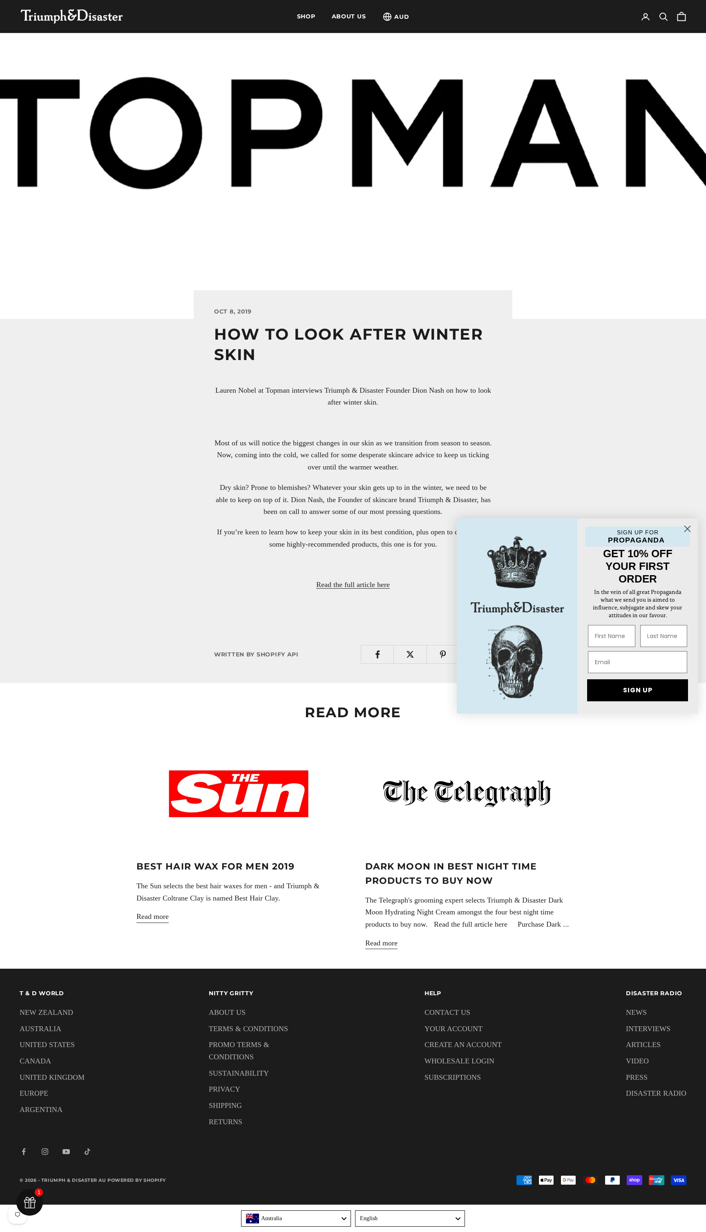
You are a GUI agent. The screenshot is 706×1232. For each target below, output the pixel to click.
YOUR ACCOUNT (453, 1029)
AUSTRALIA (40, 1029)
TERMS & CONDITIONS (248, 1029)
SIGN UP (637, 690)
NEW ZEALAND (46, 1012)
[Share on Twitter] (410, 654)
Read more (152, 916)
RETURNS (225, 1122)
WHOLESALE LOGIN (459, 1061)
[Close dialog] (687, 529)
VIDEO (637, 1061)
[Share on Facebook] (377, 654)
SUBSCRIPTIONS (452, 1077)
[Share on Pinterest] (443, 654)
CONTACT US (447, 1012)
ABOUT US (349, 16)
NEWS (636, 1012)
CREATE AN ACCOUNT (463, 1045)
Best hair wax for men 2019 (215, 866)
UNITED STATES (47, 1045)
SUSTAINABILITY (239, 1073)
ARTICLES (643, 1045)
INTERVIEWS (648, 1029)
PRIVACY (224, 1089)
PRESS (637, 1077)
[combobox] (296, 1218)
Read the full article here (353, 584)
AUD (401, 16)
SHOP (306, 16)
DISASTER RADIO (656, 1093)
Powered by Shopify (136, 1180)
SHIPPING (225, 1105)
